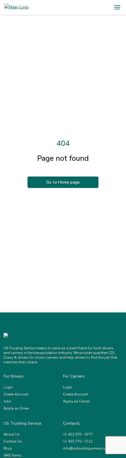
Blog (8, 448)
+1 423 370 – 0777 (78, 434)
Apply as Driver (16, 408)
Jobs (7, 401)
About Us (12, 434)
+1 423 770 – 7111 (78, 441)
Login (8, 387)
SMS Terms (12, 455)
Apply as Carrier (76, 401)
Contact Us (13, 441)
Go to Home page (63, 182)
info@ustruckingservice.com (86, 448)
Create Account (16, 394)
